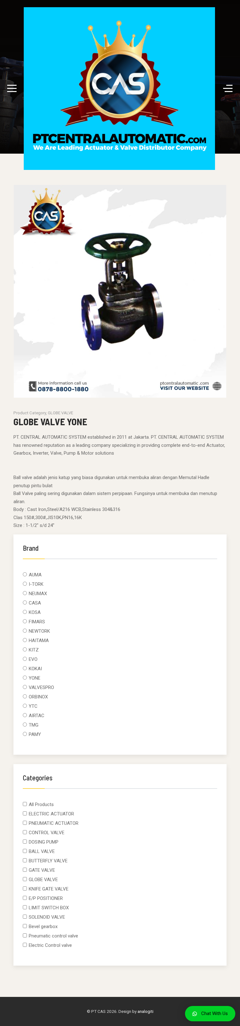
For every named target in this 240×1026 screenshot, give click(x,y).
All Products (41, 804)
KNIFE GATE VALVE (48, 889)
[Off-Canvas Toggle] (227, 88)
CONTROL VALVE (46, 832)
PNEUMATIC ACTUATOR (53, 823)
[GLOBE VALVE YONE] (120, 292)
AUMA (35, 575)
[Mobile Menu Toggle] (12, 88)
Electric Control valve (50, 945)
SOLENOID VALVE (47, 917)
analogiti (145, 1011)
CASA (35, 603)
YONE (34, 678)
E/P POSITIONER (46, 898)
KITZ (34, 650)
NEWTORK (39, 631)
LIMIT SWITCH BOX (49, 908)
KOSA (35, 612)
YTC (33, 706)
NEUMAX (38, 593)
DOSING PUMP (43, 842)
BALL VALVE (42, 851)
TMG (33, 725)
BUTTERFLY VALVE (48, 861)
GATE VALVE (42, 870)
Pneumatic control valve (53, 936)
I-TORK (36, 584)
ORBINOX (38, 697)
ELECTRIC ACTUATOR (51, 814)
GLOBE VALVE (43, 879)
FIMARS (37, 622)
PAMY (35, 734)
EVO (33, 659)
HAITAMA (39, 640)
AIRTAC (36, 715)
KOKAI (35, 668)
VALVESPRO (41, 687)
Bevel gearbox (43, 926)
